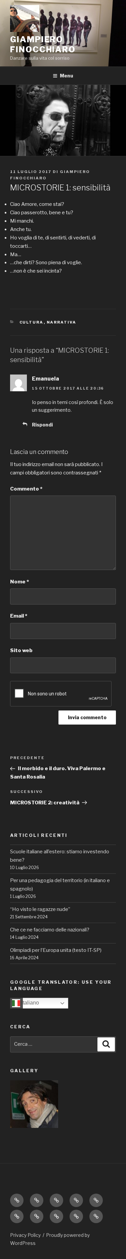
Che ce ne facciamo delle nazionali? (49, 930)
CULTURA (31, 322)
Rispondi (42, 424)
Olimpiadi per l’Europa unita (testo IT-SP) (55, 950)
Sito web (21, 650)
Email (18, 616)
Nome (19, 582)
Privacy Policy (25, 1235)
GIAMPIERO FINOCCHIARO (43, 44)
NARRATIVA (62, 322)
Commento (26, 489)
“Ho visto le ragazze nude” (40, 909)
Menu (66, 75)
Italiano (29, 1003)
